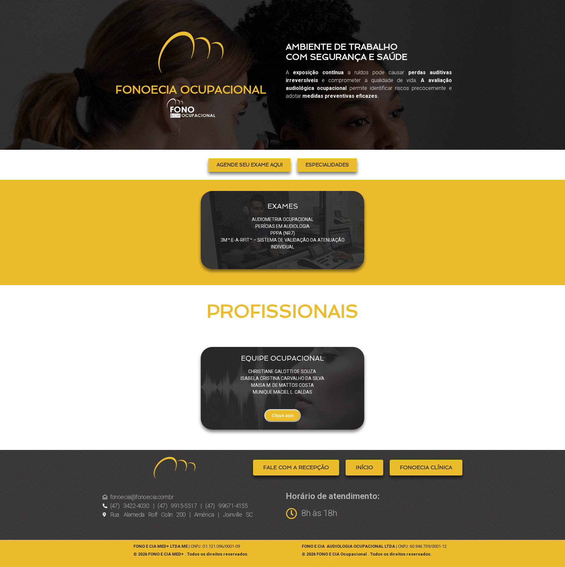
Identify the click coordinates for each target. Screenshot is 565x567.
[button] (249, 165)
